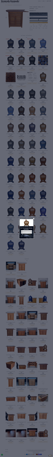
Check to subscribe (25, 234)
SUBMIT (26, 235)
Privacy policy (29, 234)
